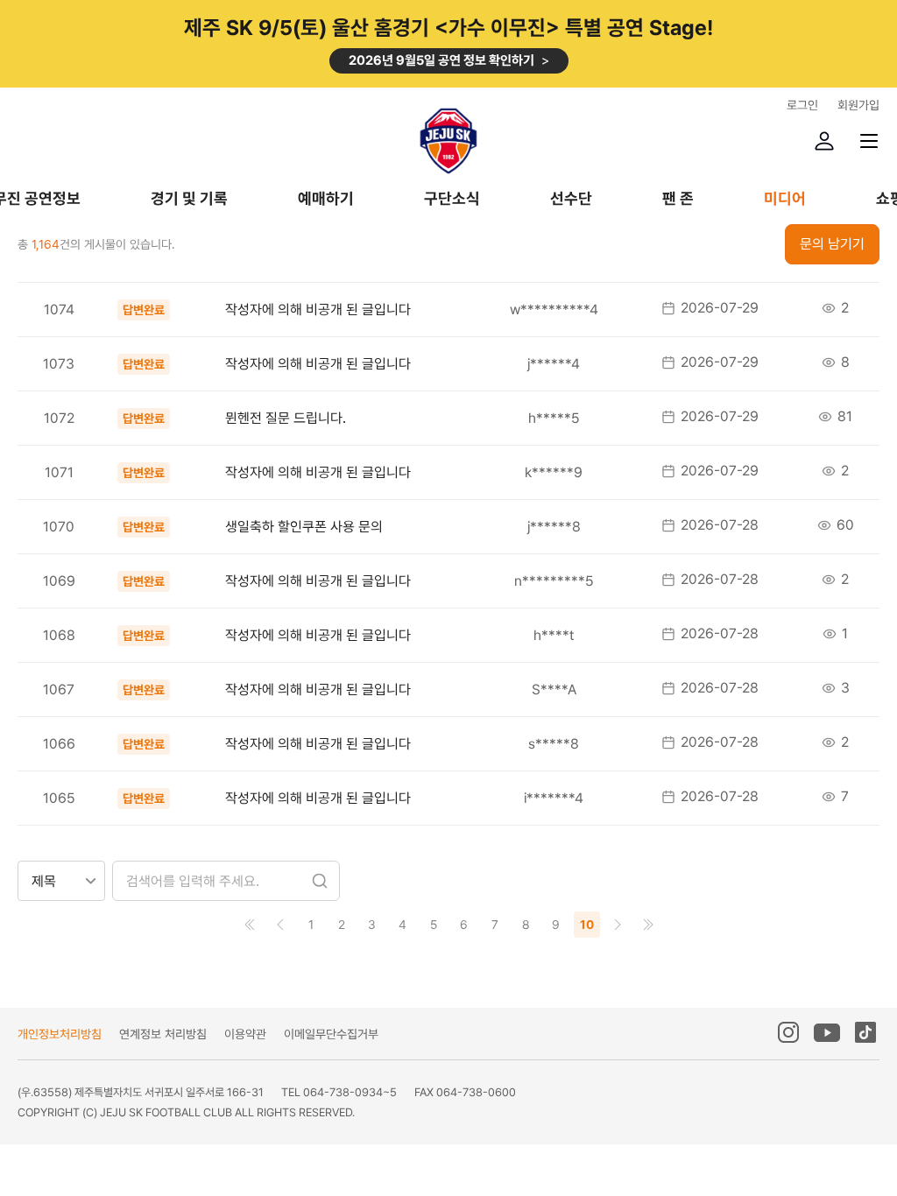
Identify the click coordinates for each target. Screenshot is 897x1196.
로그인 (802, 105)
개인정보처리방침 (60, 1034)
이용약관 (245, 1034)
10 (587, 925)
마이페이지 (824, 141)
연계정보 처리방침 (163, 1034)
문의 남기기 (832, 244)
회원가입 (858, 105)
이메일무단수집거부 (331, 1034)
